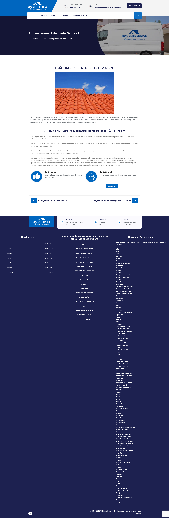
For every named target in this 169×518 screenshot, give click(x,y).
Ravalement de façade (84, 315)
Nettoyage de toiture (84, 258)
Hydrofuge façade (84, 319)
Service (43, 39)
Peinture (54, 16)
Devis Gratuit (134, 6)
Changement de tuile (84, 262)
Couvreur (43, 16)
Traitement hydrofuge (84, 271)
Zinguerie (84, 284)
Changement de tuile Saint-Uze (52, 200)
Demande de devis (79, 16)
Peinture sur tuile (84, 266)
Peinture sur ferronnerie (84, 302)
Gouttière (84, 280)
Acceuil (32, 16)
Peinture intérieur (84, 297)
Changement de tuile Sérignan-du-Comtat (111, 200)
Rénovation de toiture (84, 249)
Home (35, 39)
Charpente (84, 275)
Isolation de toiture (84, 253)
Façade (65, 16)
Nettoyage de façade (84, 310)
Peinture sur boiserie (84, 293)
